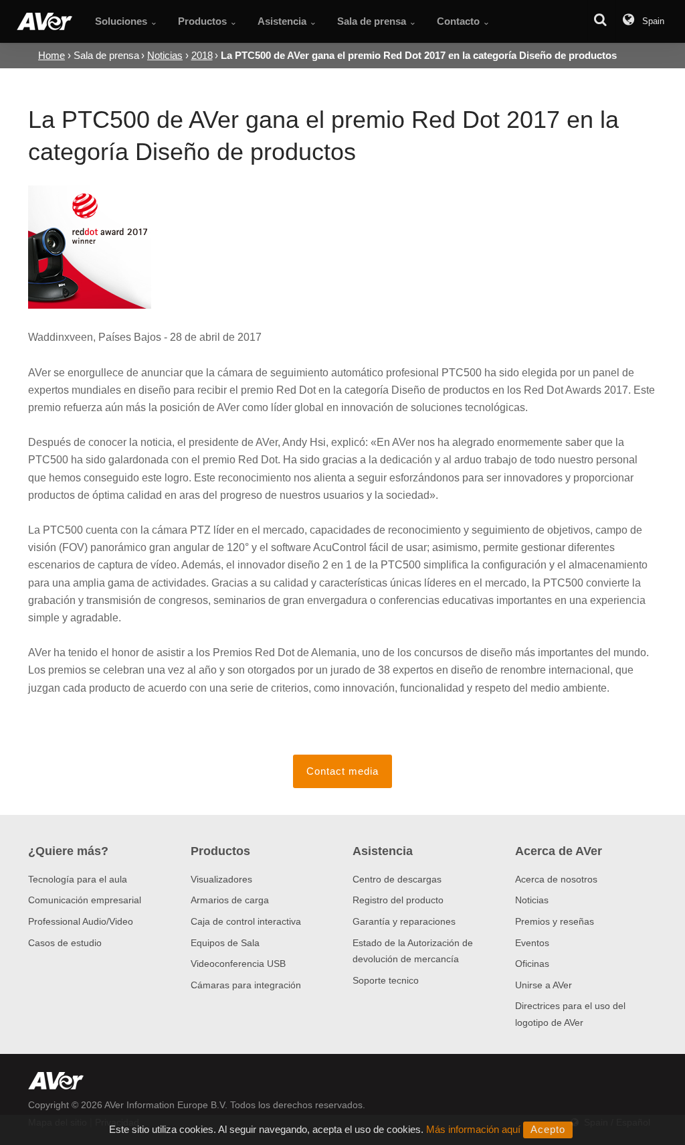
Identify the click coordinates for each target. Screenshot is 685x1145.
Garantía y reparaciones (404, 921)
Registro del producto (398, 900)
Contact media (342, 771)
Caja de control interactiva (246, 921)
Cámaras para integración (246, 985)
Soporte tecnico (386, 980)
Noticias (532, 900)
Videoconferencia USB (238, 963)
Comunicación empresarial (84, 900)
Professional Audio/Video (80, 921)
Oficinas (532, 963)
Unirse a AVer (543, 985)
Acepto (547, 1129)
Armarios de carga (230, 900)
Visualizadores (221, 879)
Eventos (532, 942)
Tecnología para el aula (77, 879)
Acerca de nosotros (556, 879)
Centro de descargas (397, 879)
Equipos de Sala (225, 942)
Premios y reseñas (554, 921)
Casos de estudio (65, 942)
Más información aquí (473, 1129)
